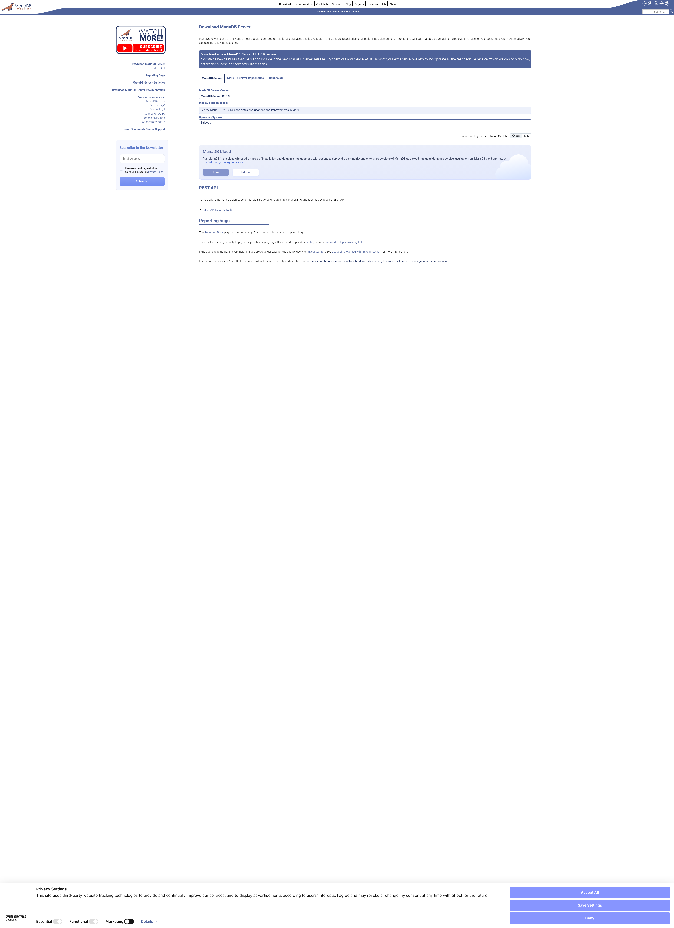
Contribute (322, 4)
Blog (348, 4)
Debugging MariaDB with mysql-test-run (356, 251)
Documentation (304, 4)
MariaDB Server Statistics (149, 82)
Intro (216, 172)
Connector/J (157, 109)
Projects (359, 4)
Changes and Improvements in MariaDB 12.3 (281, 110)
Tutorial (245, 172)
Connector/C (157, 105)
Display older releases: (213, 102)
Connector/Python (154, 118)
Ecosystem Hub (377, 4)
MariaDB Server (155, 101)
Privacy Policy (155, 171)
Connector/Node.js (153, 122)
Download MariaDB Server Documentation (138, 90)
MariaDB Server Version (214, 90)
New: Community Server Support (144, 129)
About (393, 4)
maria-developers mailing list (344, 242)
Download (285, 4)
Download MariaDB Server (148, 64)
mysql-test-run (316, 251)
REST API (159, 68)
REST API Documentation (218, 209)
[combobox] (365, 96)
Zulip (310, 242)
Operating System (210, 117)
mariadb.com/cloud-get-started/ (223, 162)
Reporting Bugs (155, 75)
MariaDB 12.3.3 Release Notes (229, 110)
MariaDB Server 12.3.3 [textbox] (215, 96)
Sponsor (337, 4)
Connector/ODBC (154, 113)
